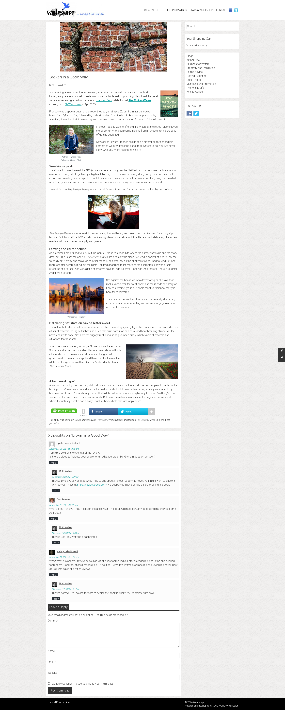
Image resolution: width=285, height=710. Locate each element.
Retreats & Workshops (200, 10)
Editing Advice (195, 71)
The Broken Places (139, 100)
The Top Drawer (174, 10)
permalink (54, 423)
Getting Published (196, 75)
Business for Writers (198, 64)
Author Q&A (193, 60)
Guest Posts (194, 79)
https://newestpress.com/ (92, 484)
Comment (53, 620)
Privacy (60, 702)
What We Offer (153, 10)
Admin (68, 702)
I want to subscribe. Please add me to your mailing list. (81, 683)
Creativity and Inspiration (201, 68)
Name (52, 651)
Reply (53, 462)
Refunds (50, 702)
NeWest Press (73, 104)
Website (52, 672)
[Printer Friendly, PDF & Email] (64, 410)
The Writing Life (195, 87)
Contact (221, 10)
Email (52, 661)
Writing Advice (115, 419)
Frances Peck (104, 100)
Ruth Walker (65, 471)
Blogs (77, 419)
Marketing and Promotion (94, 419)
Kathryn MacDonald (67, 551)
